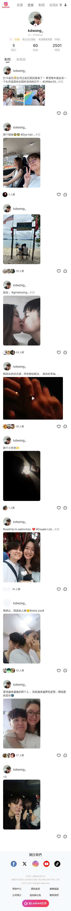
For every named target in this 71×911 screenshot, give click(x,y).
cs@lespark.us (38, 876)
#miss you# (37, 610)
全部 (60, 81)
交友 (31, 5)
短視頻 (54, 5)
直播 (20, 5)
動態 (42, 5)
